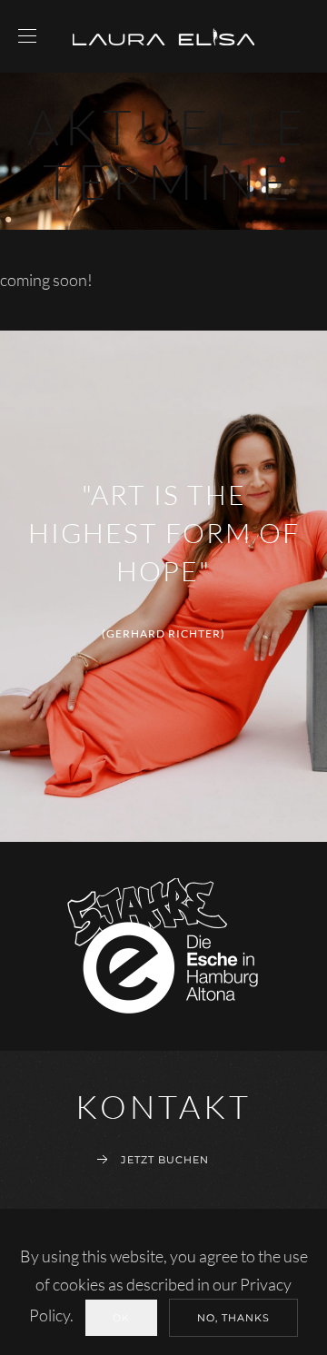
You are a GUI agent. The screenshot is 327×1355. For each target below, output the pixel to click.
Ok (121, 1317)
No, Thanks (233, 1317)
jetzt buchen (165, 1159)
